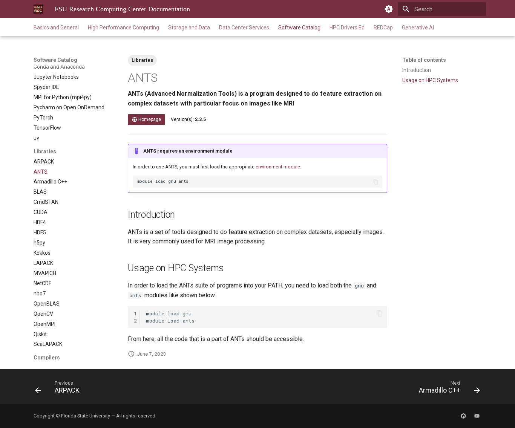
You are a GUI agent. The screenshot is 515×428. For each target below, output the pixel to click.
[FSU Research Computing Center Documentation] (38, 9)
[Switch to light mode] (388, 9)
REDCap (383, 27)
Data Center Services (244, 27)
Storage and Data (189, 27)
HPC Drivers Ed (347, 27)
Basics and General (56, 27)
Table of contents (424, 60)
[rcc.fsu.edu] (463, 416)
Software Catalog (299, 27)
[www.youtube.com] (477, 416)
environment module (278, 167)
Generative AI (418, 27)
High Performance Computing (123, 27)
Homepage (149, 119)
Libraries (142, 60)
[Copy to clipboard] (376, 181)
